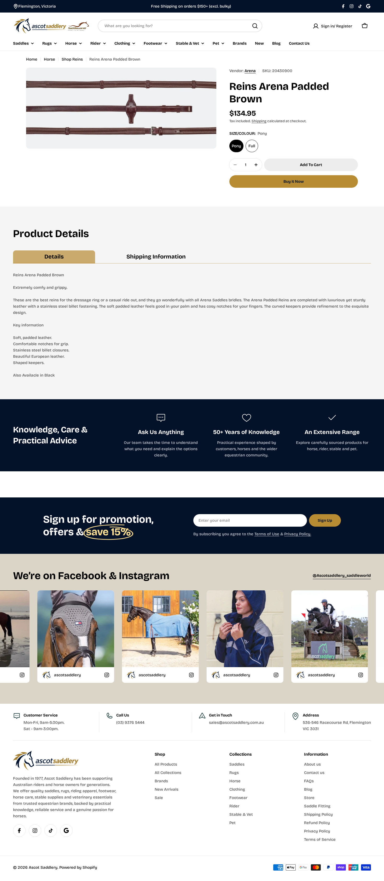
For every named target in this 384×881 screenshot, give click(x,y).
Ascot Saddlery (43, 867)
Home (31, 59)
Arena (250, 70)
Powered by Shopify (78, 867)
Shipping (259, 121)
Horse (49, 59)
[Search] (255, 26)
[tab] (54, 256)
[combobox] (180, 26)
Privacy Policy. (297, 534)
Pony (236, 146)
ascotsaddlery (92, 675)
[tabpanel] (192, 325)
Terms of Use (266, 534)
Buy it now (293, 181)
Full (251, 146)
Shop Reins (72, 59)
